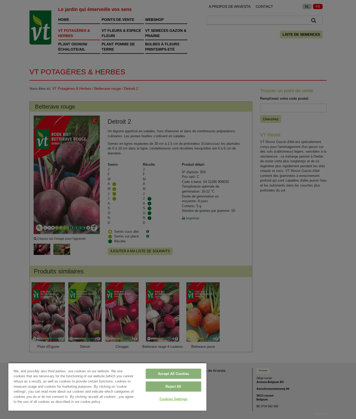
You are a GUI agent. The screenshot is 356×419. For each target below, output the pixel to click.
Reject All (173, 386)
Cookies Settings (173, 399)
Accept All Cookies (173, 374)
